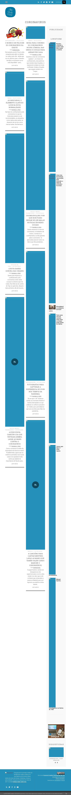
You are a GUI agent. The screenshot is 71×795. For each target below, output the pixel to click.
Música (30, 551)
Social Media (35, 211)
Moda (30, 40)
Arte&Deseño (10, 40)
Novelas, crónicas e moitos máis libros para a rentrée (60, 47)
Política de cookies (60, 778)
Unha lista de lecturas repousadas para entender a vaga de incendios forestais (59, 180)
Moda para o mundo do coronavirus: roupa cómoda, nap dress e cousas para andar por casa (35, 47)
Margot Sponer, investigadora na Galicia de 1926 (56, 644)
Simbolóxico (57, 780)
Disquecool (16, 50)
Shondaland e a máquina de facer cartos (56, 309)
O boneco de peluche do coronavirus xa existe (14, 45)
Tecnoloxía (30, 213)
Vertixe (63, 780)
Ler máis (15, 65)
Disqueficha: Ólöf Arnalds (56, 759)
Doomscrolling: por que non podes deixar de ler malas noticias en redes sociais (35, 220)
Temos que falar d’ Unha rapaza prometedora (56, 511)
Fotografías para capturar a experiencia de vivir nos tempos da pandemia (35, 389)
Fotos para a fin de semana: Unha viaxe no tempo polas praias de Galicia (60, 319)
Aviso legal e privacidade (58, 777)
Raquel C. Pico (36, 54)
